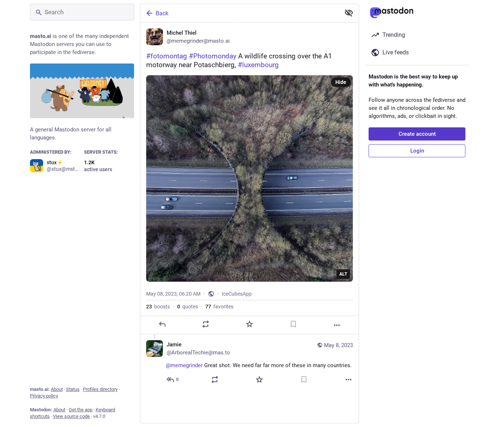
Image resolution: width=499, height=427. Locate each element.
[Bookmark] (293, 324)
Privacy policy (44, 396)
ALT (343, 274)
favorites (219, 306)
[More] (336, 325)
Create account (417, 134)
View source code (71, 416)
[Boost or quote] (205, 324)
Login (417, 150)
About (57, 389)
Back (162, 13)
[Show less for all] (349, 13)
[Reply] (162, 324)
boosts (158, 306)
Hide (340, 82)
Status (73, 389)
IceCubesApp (237, 294)
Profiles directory (100, 389)
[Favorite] (249, 324)
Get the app (80, 409)
